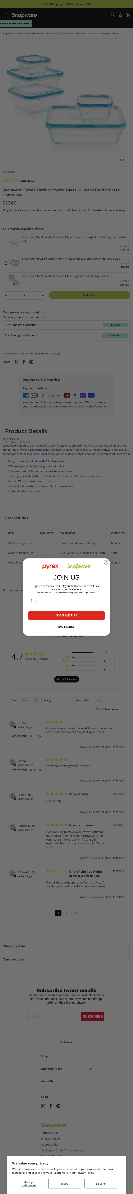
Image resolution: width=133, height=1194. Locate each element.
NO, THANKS (66, 627)
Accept (64, 1183)
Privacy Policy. (86, 1173)
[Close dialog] (106, 562)
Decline (101, 1183)
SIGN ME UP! (66, 615)
